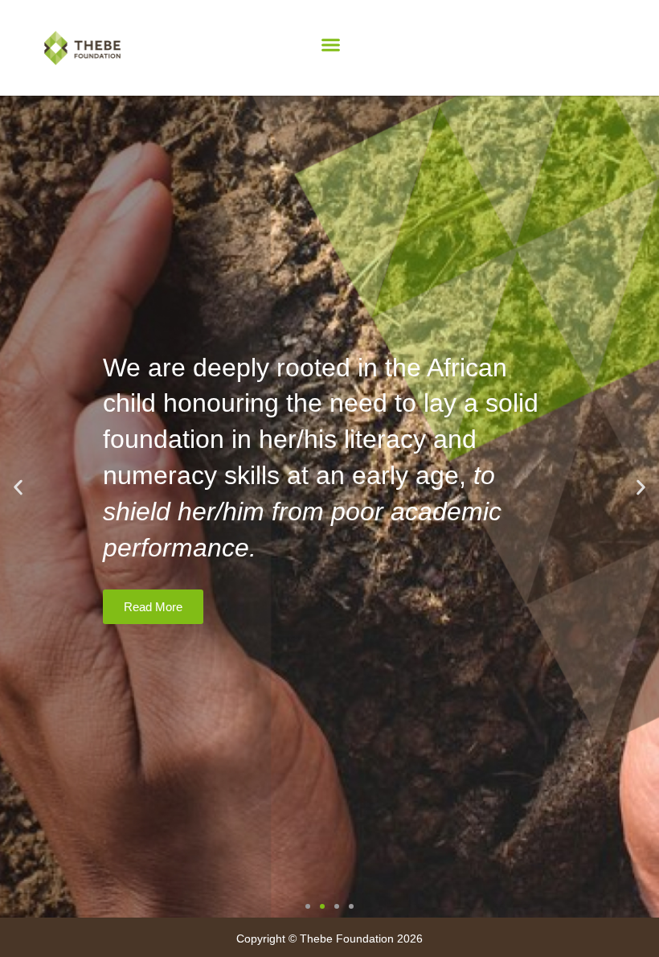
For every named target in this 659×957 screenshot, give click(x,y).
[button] (331, 45)
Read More (153, 607)
